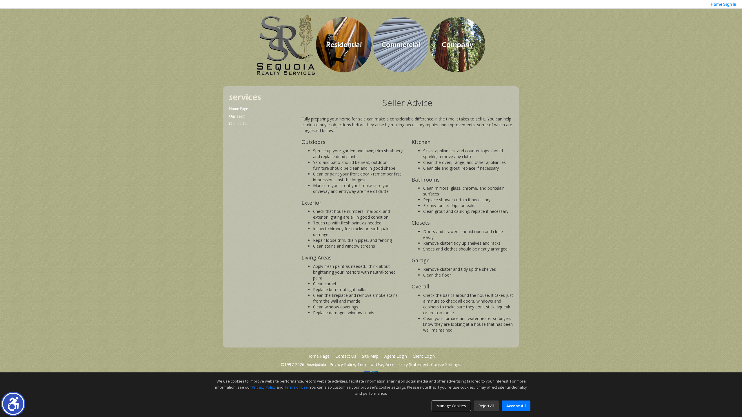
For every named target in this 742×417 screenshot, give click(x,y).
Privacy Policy (341, 364)
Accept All (516, 405)
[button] (13, 404)
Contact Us (238, 124)
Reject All (486, 405)
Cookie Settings (445, 364)
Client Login (424, 356)
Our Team (237, 116)
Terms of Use (370, 364)
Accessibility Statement (407, 364)
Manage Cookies (451, 405)
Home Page (238, 109)
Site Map (370, 356)
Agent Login (395, 356)
